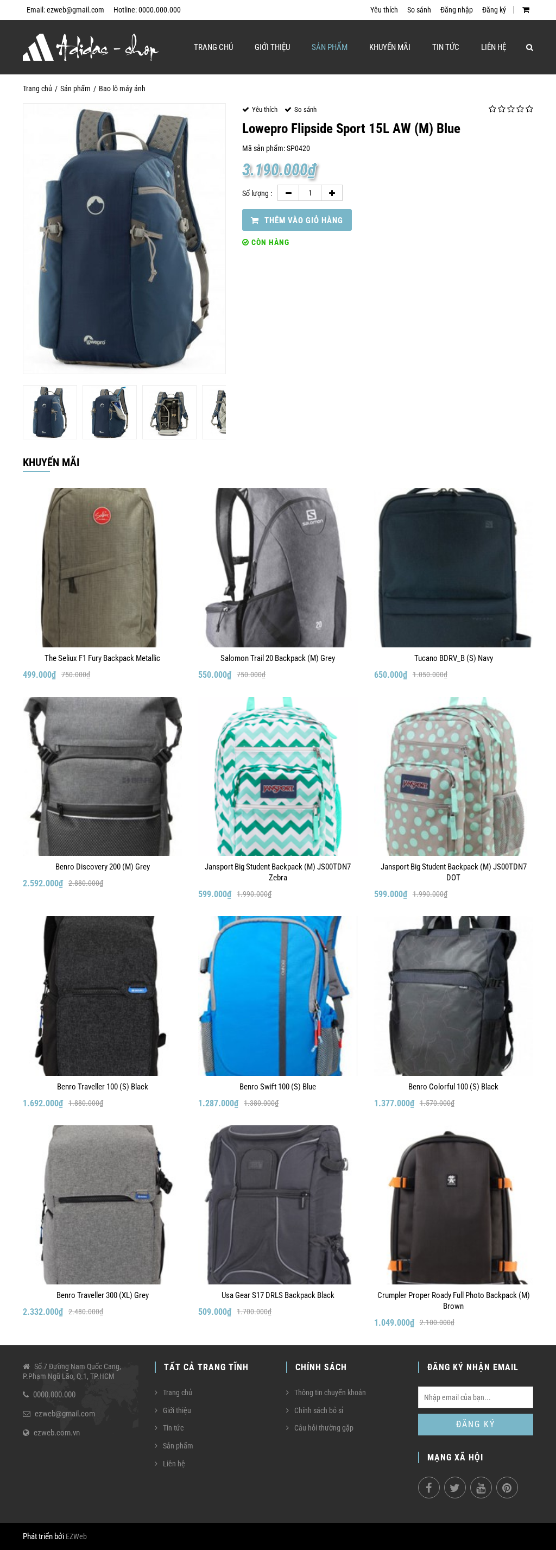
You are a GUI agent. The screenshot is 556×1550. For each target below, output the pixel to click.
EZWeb (76, 1536)
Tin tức (445, 47)
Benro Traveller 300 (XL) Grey (102, 1295)
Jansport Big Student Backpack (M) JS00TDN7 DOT (454, 872)
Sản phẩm (330, 47)
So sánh (419, 9)
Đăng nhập (456, 9)
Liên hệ (493, 47)
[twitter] (455, 1487)
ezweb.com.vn (57, 1433)
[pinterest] (507, 1487)
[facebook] (429, 1487)
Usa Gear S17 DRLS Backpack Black (278, 1295)
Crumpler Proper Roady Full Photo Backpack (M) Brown (453, 1300)
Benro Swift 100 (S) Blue (277, 1087)
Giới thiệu (272, 47)
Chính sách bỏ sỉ (318, 1410)
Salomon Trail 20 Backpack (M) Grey (277, 658)
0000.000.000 (54, 1395)
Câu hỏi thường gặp (323, 1427)
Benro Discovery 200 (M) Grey (102, 867)
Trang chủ (213, 47)
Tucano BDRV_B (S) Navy (453, 658)
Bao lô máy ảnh (122, 88)
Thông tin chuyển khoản (330, 1392)
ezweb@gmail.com (65, 1414)
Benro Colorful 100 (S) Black (453, 1087)
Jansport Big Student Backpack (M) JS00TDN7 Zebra (278, 872)
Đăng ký (494, 9)
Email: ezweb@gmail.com (65, 9)
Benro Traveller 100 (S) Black (102, 1087)
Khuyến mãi (389, 47)
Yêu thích (384, 9)
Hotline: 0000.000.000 (147, 9)
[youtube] (481, 1487)
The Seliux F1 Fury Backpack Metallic (102, 658)
